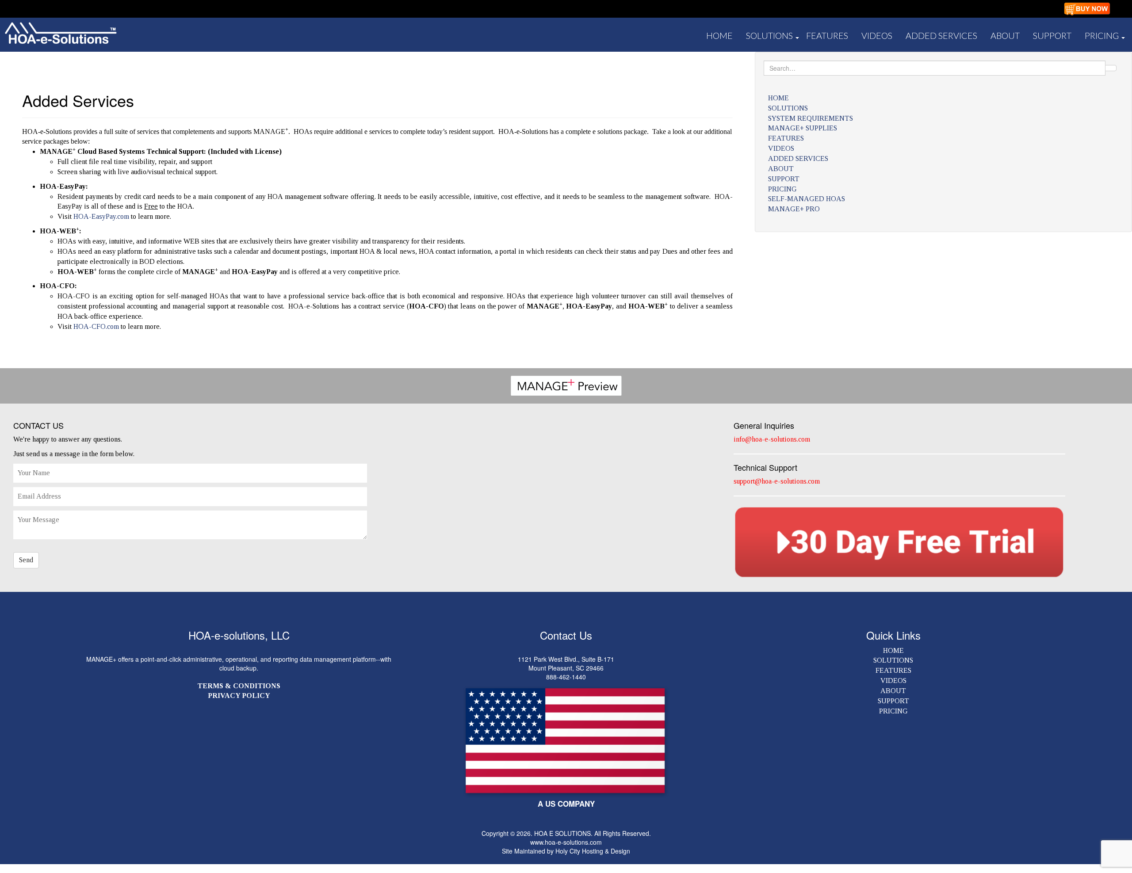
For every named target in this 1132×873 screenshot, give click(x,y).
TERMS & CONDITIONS (238, 686)
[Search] (1111, 68)
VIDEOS (893, 680)
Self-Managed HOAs (806, 198)
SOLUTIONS (769, 35)
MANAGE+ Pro (794, 209)
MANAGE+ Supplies (802, 128)
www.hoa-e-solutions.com (566, 842)
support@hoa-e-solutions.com (777, 481)
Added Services (941, 35)
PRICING (1102, 35)
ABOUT (1005, 35)
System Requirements (810, 118)
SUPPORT (1052, 35)
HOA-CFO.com (96, 326)
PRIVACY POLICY (239, 695)
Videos (876, 35)
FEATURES (827, 35)
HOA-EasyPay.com (101, 216)
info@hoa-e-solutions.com (772, 439)
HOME (719, 35)
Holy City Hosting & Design (592, 850)
